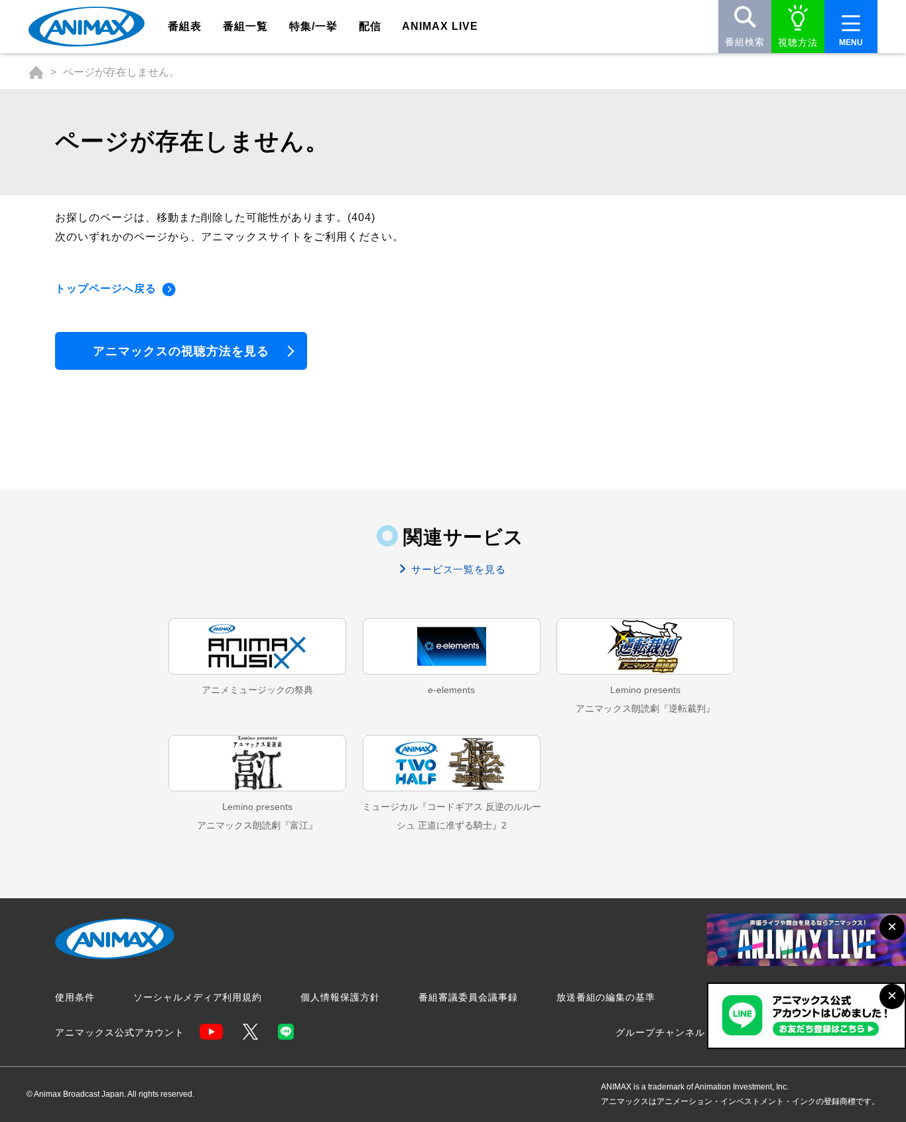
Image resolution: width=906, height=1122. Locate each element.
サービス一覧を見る (457, 569)
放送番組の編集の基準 (606, 997)
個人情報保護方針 (340, 997)
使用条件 (75, 997)
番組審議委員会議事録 (468, 997)
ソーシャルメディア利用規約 (197, 997)
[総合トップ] (36, 72)
